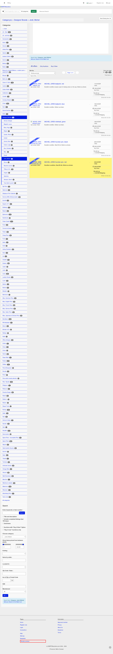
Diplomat (6, 190)
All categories (6, 500)
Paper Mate (7, 357)
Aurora (5, 60)
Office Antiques (8, 340)
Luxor (5, 280)
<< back (5, 28)
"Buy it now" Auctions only (12, 530)
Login (108, 3)
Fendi (5, 155)
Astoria (6, 53)
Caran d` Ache (8, 82)
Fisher (5, 232)
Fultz (5, 239)
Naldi (5, 336)
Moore (5, 326)
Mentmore (6, 294)
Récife (5, 396)
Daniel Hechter (8, 110)
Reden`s (6, 399)
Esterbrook (6, 218)
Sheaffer (6, 430)
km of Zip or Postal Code (10, 577)
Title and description (10, 516)
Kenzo (6, 162)
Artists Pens (7, 49)
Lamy (5, 274)
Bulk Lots (6, 79)
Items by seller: (7, 557)
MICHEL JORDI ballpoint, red (54, 84)
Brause (5, 75)
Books (5, 67)
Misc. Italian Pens (8, 312)
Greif (5, 246)
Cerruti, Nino (8, 141)
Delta (5, 114)
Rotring (6, 410)
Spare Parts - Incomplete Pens (12, 437)
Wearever (6, 490)
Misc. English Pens (9, 301)
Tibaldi (5, 458)
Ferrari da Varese (8, 228)
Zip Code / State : (8, 571)
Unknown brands (8, 465)
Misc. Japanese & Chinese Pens (12, 315)
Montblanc (7, 319)
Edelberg (6, 207)
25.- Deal (6, 32)
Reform (5, 403)
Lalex (5, 270)
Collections (7, 93)
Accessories (7, 39)
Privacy (60, 625)
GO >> (5, 595)
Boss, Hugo (8, 127)
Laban (5, 267)
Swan (5, 455)
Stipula (5, 444)
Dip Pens (6, 186)
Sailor (5, 413)
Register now (100, 3)
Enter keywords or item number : (13, 510)
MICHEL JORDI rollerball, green (55, 121)
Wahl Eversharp (8, 476)
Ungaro (6, 173)
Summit (5, 451)
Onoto (5, 350)
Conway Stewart (8, 100)
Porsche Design (8, 392)
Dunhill (5, 200)
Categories (6, 25)
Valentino (6, 176)
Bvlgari (6, 131)
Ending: (5, 550)
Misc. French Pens (9, 305)
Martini (5, 287)
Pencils (6, 371)
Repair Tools (7, 406)
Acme (5, 42)
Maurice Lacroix (9, 166)
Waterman (7, 486)
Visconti (6, 472)
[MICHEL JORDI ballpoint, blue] (36, 104)
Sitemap (22, 636)
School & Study (8, 420)
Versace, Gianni (9, 179)
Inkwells (6, 260)
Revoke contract (25, 641)
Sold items (7, 523)
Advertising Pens (8, 493)
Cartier (5, 86)
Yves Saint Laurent (9, 183)
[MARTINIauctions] (5, 6)
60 (106, 72)
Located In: (6, 564)
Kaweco (6, 263)
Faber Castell (7, 221)
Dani (5, 107)
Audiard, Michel (8, 56)
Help (21, 633)
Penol (5, 375)
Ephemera (7, 214)
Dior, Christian (8, 148)
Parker (6, 361)
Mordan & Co (7, 329)
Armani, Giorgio (8, 121)
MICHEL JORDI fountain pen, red (55, 162)
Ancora (6, 46)
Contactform (23, 630)
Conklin (6, 96)
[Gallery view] (70, 76)
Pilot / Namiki (7, 382)
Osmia (5, 354)
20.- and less (7, 35)
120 (110, 72)
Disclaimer (60, 630)
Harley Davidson (8, 249)
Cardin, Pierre (8, 134)
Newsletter (23, 638)
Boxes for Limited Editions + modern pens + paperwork (14, 71)
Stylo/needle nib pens (9, 448)
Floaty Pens (7, 235)
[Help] (83, 3)
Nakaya (5, 333)
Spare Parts (7, 441)
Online (5, 343)
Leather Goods (8, 277)
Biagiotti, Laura (8, 124)
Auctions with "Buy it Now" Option (15, 527)
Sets (5, 427)
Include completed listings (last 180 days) (13, 520)
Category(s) (7, 20)
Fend (5, 225)
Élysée (5, 211)
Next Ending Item (105, 18)
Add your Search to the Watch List (13, 602)
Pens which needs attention (11, 378)
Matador (6, 291)
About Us (60, 627)
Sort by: (32, 70)
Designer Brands (20, 20)
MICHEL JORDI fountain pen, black (56, 142)
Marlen (6, 284)
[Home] (4, 3)
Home (21, 622)
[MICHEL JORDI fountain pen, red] (36, 162)
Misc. (6, 152)
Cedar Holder (7, 89)
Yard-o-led (6, 497)
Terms (59, 632)
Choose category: (8, 534)
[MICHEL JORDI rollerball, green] (36, 122)
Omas (5, 347)
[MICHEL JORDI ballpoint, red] (36, 84)
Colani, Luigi (8, 145)
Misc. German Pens (9, 308)
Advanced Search (44, 11)
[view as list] (68, 76)
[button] (89, 3)
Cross (6, 103)
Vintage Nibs (7, 469)
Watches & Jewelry (9, 483)
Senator (6, 424)
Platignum (6, 385)
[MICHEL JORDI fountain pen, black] (36, 142)
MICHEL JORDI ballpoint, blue (54, 104)
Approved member (63, 622)
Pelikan (6, 364)
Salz (5, 417)
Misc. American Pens (9, 298)
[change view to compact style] (72, 76)
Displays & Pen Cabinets (10, 193)
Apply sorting (33, 75)
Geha (5, 242)
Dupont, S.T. (7, 204)
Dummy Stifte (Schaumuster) (11, 197)
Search (22, 513)
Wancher (6, 479)
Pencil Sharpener (8, 368)
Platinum (6, 389)
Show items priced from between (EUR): (13, 541)
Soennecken (7, 434)
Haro (5, 253)
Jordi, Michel (34, 20)
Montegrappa (7, 322)
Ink (4, 256)
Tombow (6, 462)
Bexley (5, 63)
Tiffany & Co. (8, 169)
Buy (10, 3)
